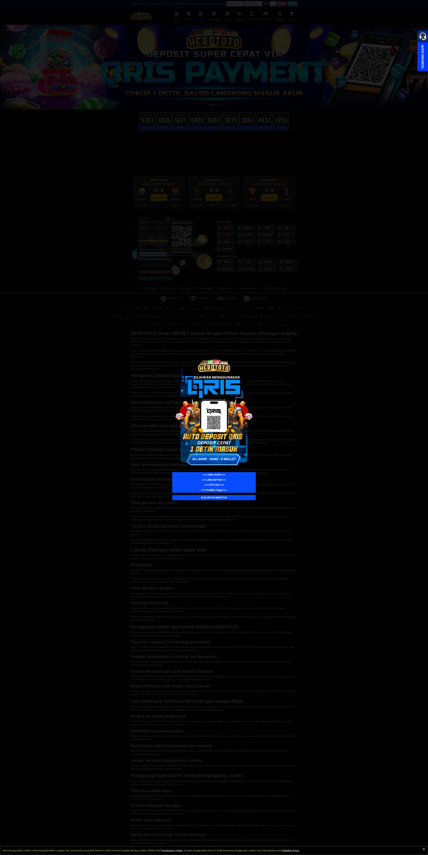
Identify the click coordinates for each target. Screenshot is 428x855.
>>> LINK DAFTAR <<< (214, 479)
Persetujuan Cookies (172, 850)
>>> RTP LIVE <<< (214, 485)
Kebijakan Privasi (290, 850)
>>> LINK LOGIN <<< (214, 474)
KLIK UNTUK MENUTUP (214, 497)
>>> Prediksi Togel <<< (214, 490)
